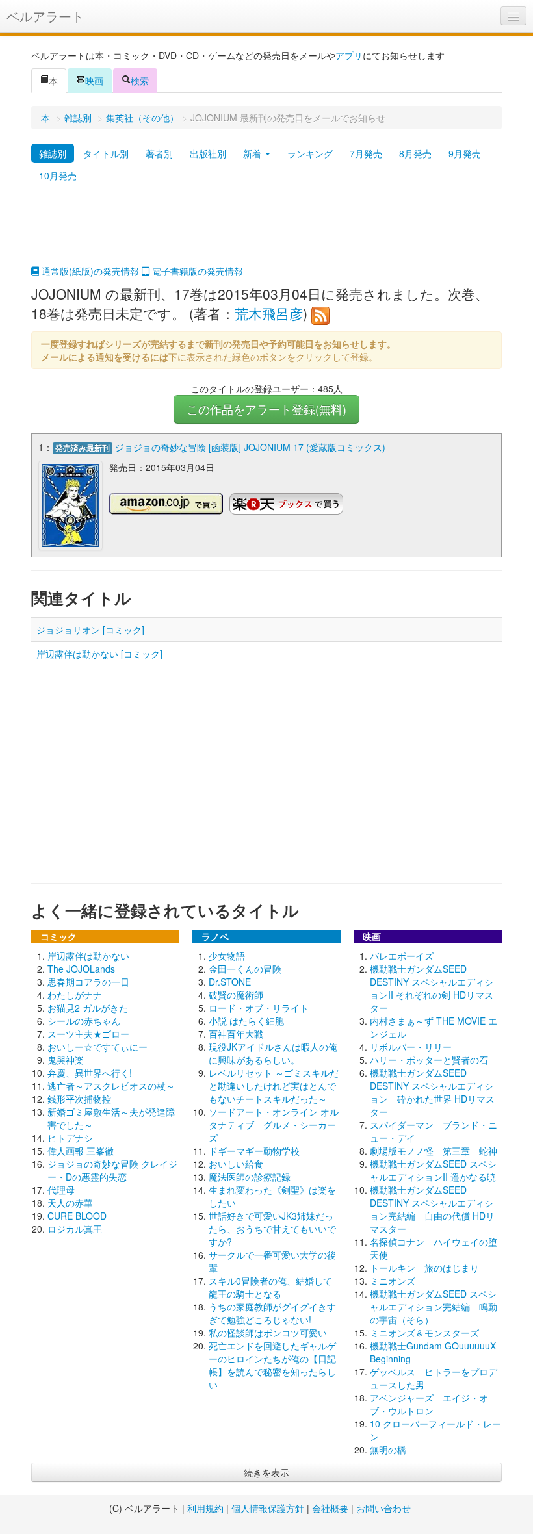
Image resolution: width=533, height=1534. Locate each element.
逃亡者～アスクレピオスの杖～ (111, 1085)
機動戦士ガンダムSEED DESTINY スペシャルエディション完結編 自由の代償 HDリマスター (432, 1209)
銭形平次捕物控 (79, 1098)
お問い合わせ (383, 1508)
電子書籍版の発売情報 (196, 270)
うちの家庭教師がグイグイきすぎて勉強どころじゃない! (272, 1313)
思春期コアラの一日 (88, 981)
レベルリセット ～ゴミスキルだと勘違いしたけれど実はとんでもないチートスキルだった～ (274, 1085)
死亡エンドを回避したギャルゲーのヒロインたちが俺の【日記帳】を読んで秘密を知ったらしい (272, 1365)
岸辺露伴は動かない (88, 955)
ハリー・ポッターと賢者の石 (429, 1059)
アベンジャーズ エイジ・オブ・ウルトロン (429, 1404)
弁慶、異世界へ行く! (89, 1072)
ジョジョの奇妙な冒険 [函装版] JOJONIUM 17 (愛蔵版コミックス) (250, 447)
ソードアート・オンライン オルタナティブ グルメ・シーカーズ (274, 1124)
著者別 (159, 153)
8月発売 (415, 153)
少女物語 (227, 955)
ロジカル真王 (74, 1228)
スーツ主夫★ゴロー (88, 1033)
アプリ (349, 55)
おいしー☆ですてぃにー (97, 1046)
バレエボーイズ (402, 955)
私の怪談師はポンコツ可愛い (268, 1332)
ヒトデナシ (70, 1137)
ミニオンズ (392, 1280)
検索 (140, 80)
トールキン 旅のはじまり (424, 1267)
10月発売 (58, 175)
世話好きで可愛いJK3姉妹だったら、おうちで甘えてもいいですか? (272, 1228)
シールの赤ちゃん (83, 1020)
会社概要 (330, 1508)
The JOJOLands (81, 968)
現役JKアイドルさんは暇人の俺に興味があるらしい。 (273, 1053)
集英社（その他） (142, 117)
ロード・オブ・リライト (259, 1007)
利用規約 (205, 1508)
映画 (94, 80)
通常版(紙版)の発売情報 (89, 270)
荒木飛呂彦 (269, 313)
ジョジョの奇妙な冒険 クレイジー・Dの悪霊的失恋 (112, 1170)
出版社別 (208, 153)
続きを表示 (266, 1472)
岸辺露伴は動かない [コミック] (99, 653)
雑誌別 (78, 117)
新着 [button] (253, 153)
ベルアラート (45, 15)
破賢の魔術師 (236, 994)
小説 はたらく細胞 (246, 1020)
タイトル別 (106, 153)
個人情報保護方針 (267, 1508)
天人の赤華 (70, 1202)
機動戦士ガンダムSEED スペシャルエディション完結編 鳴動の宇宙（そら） (433, 1306)
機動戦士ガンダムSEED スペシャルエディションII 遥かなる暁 (433, 1170)
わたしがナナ (74, 994)
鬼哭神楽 (65, 1059)
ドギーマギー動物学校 (254, 1150)
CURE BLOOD (77, 1215)
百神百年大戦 (236, 1033)
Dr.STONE (230, 981)
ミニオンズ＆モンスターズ (424, 1332)
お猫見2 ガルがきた (87, 1007)
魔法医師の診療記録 (250, 1176)
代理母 (61, 1189)
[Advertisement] (266, 231)
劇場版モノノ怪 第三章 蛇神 (433, 1150)
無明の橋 (388, 1449)
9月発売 (464, 153)
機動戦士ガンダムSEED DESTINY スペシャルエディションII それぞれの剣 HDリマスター (431, 988)
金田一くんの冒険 (245, 968)
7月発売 (366, 153)
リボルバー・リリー (411, 1046)
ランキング (310, 153)
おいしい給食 (236, 1163)
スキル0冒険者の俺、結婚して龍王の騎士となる (270, 1287)
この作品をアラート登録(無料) (266, 409)
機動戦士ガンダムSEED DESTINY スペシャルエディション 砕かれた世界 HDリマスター (432, 1092)
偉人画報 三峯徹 (80, 1150)
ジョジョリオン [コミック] (90, 629)
